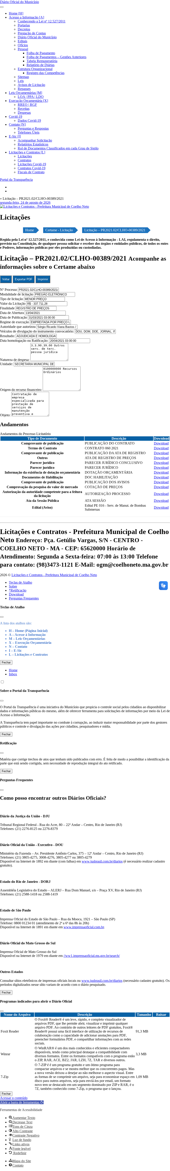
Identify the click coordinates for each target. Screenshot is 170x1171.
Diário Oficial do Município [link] (37, 37)
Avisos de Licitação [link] (31, 85)
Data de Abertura (12, 313)
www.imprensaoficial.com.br (84, 927)
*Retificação (17, 590)
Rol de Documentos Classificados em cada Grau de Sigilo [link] (58, 148)
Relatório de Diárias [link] (40, 65)
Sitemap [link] (23, 77)
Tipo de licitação (11, 299)
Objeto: (5, 415)
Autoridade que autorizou (18, 327)
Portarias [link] (24, 25)
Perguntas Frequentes (24, 598)
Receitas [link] (23, 108)
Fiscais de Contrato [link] (31, 172)
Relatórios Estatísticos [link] (33, 144)
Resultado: (7, 336)
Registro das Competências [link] (45, 73)
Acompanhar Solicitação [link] (35, 140)
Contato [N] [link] (17, 124)
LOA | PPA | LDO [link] (31, 97)
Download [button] (161, 443)
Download (16, 594)
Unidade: (7, 364)
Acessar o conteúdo (13, 1098)
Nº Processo (9, 289)
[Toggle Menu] (2, 7)
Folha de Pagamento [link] (41, 53)
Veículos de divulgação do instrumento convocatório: (37, 331)
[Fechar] (2, 617)
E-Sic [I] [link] (15, 136)
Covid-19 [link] (15, 116)
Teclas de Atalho (20, 582)
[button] (22, 1102)
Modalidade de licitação (16, 294)
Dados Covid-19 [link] (29, 120)
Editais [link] (22, 41)
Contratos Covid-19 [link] (31, 168)
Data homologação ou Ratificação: (24, 340)
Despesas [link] (24, 112)
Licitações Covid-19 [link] (32, 164)
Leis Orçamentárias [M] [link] (25, 93)
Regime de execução (14, 322)
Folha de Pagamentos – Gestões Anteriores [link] (56, 57)
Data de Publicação (13, 317)
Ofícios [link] (23, 45)
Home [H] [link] (16, 13)
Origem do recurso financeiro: (21, 390)
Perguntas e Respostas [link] (33, 128)
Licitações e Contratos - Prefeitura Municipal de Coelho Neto (54, 575)
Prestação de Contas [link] (32, 33)
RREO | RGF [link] (27, 104)
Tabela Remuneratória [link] (42, 61)
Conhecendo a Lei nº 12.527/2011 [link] (42, 21)
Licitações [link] (25, 156)
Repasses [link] (24, 89)
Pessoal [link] (23, 49)
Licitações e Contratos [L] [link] (27, 152)
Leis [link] (21, 81)
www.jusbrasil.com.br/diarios (102, 861)
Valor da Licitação (12, 303)
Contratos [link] (24, 160)
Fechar (6, 662)
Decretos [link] (24, 29)
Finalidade (7, 308)
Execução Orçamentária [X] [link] (28, 101)
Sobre (13, 586)
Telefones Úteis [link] (28, 132)
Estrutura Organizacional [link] (35, 69)
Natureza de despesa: (15, 360)
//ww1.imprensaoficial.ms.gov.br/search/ (92, 956)
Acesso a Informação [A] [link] (26, 17)
